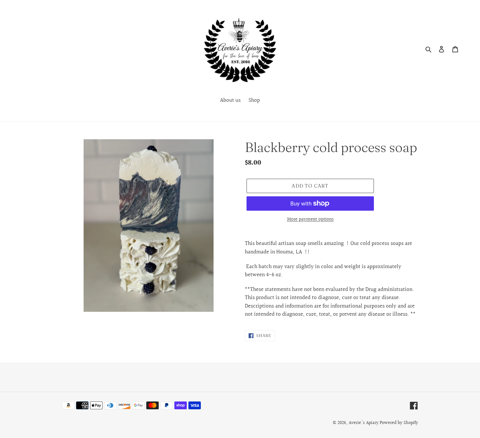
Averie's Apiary (363, 423)
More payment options (310, 219)
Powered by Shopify (399, 423)
